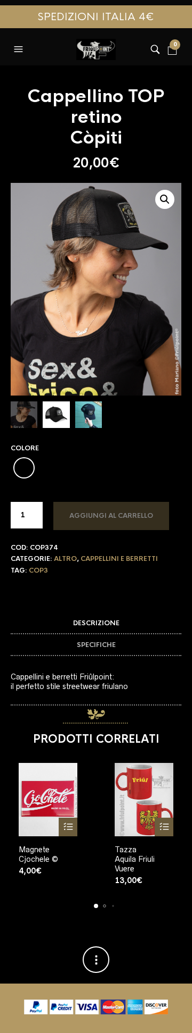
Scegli (68, 827)
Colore (25, 448)
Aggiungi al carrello (111, 515)
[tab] (96, 623)
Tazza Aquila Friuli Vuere (135, 859)
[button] (19, 46)
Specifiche (96, 645)
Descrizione (96, 623)
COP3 (38, 570)
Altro (65, 559)
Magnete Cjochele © (38, 854)
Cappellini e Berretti (119, 559)
